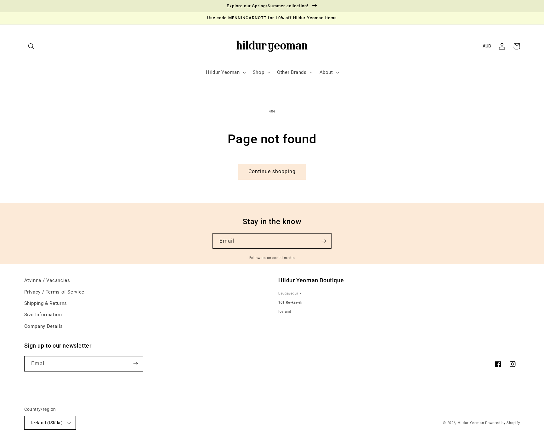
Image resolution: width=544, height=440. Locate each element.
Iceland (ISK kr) (47, 422)
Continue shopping (272, 171)
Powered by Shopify (502, 423)
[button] (31, 46)
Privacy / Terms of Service (54, 292)
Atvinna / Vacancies (47, 280)
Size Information (43, 314)
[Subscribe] (324, 241)
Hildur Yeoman (471, 423)
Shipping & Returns (45, 303)
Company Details (43, 326)
